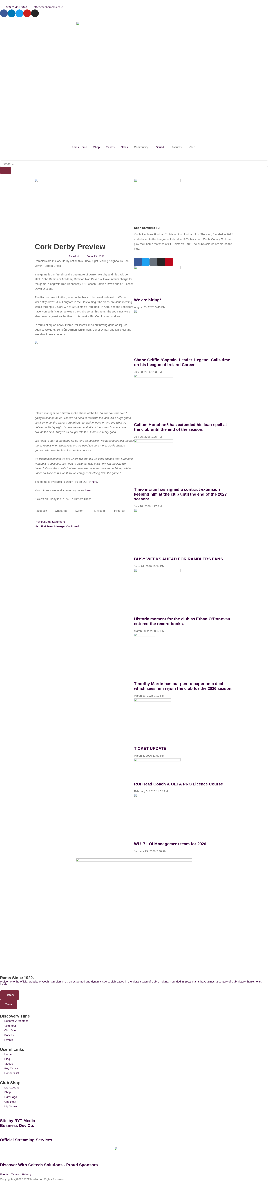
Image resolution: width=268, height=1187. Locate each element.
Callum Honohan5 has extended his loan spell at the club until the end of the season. (180, 427)
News (124, 147)
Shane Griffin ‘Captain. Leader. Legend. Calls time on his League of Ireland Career (182, 362)
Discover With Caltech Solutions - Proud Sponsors (49, 1165)
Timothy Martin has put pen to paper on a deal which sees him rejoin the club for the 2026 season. (183, 686)
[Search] (5, 170)
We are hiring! (147, 300)
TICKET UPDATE (150, 748)
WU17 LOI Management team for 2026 (170, 844)
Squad (160, 147)
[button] (45, 510)
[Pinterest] (169, 262)
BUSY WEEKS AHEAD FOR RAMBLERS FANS (178, 559)
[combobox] (134, 163)
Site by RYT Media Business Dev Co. (18, 1123)
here (94, 481)
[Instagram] (35, 13)
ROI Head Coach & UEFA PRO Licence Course (178, 784)
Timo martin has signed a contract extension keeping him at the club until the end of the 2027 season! (180, 494)
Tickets (110, 147)
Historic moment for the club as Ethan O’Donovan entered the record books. (182, 621)
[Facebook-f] (4, 13)
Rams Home (79, 147)
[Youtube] (27, 13)
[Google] (153, 262)
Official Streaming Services (26, 1140)
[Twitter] (19, 13)
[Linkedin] (12, 13)
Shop (96, 147)
